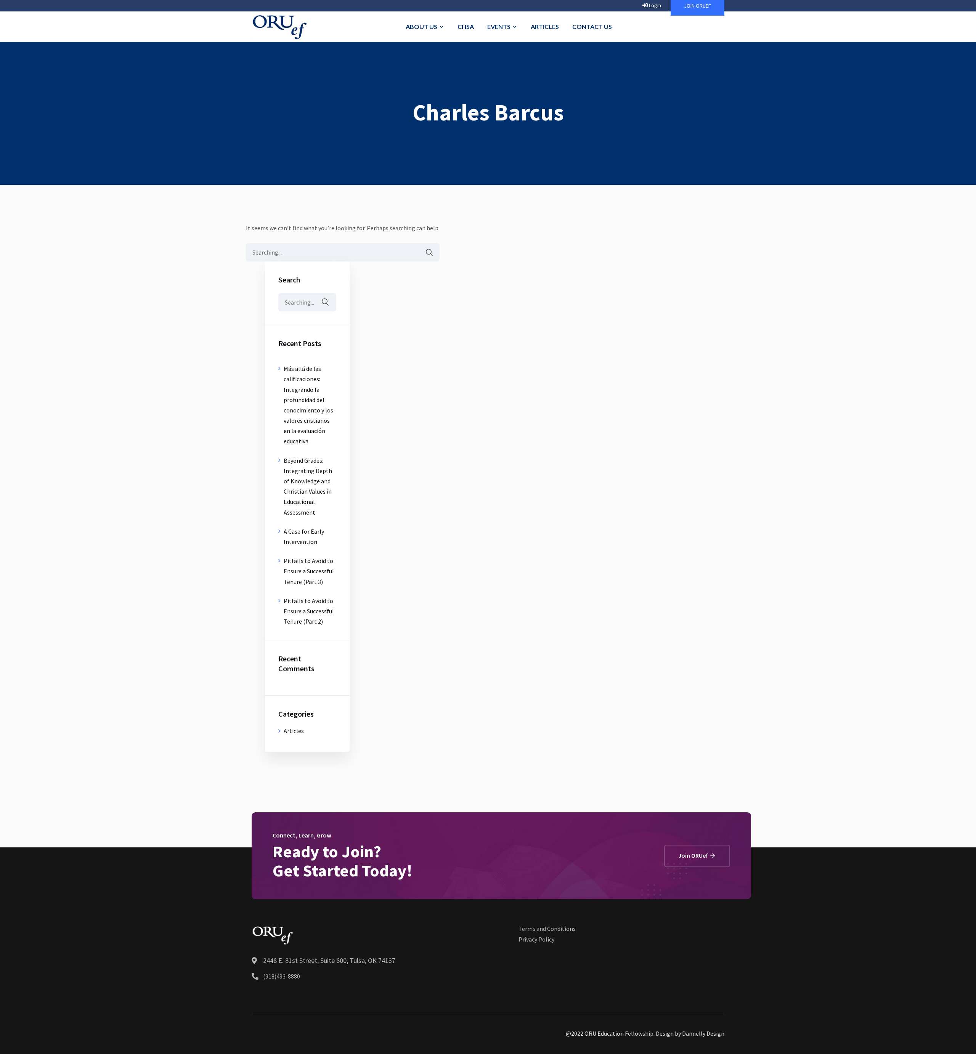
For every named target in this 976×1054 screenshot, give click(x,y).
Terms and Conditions (547, 928)
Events (498, 26)
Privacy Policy (536, 939)
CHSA (466, 26)
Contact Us (592, 26)
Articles (545, 26)
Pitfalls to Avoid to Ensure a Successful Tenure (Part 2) (309, 611)
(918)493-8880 (281, 976)
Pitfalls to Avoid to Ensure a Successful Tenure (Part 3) (309, 571)
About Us (421, 26)
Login (654, 5)
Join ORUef (693, 855)
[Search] (425, 252)
